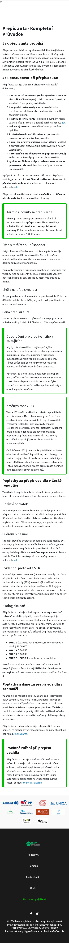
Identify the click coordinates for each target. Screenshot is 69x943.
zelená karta (20, 734)
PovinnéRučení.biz (54, 931)
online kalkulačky (31, 783)
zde (63, 122)
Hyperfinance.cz (33, 931)
